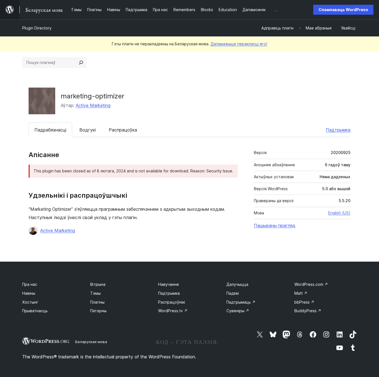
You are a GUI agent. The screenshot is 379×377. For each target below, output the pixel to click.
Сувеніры (237, 310)
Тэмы (95, 293)
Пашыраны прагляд (274, 225)
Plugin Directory (37, 28)
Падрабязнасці (50, 130)
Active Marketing (93, 105)
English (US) (339, 212)
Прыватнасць (35, 310)
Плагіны (97, 302)
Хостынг (30, 302)
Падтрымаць (241, 302)
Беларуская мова (91, 341)
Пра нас (29, 284)
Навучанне (168, 284)
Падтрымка (338, 130)
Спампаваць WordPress (343, 9)
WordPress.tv (173, 310)
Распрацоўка (123, 130)
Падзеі (232, 293)
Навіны (28, 293)
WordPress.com (311, 284)
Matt (300, 293)
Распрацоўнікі (171, 302)
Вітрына (97, 284)
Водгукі (87, 130)
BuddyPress (307, 310)
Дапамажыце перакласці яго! (239, 43)
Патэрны (98, 310)
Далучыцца (237, 284)
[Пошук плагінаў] (81, 62)
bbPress (304, 302)
